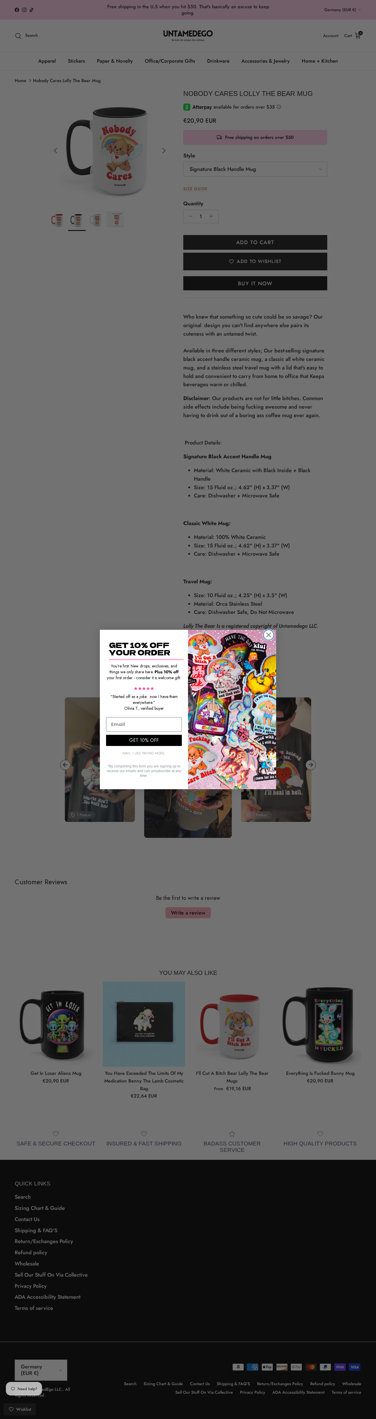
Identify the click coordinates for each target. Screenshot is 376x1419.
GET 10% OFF (144, 740)
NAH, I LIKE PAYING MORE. (144, 753)
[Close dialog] (268, 635)
